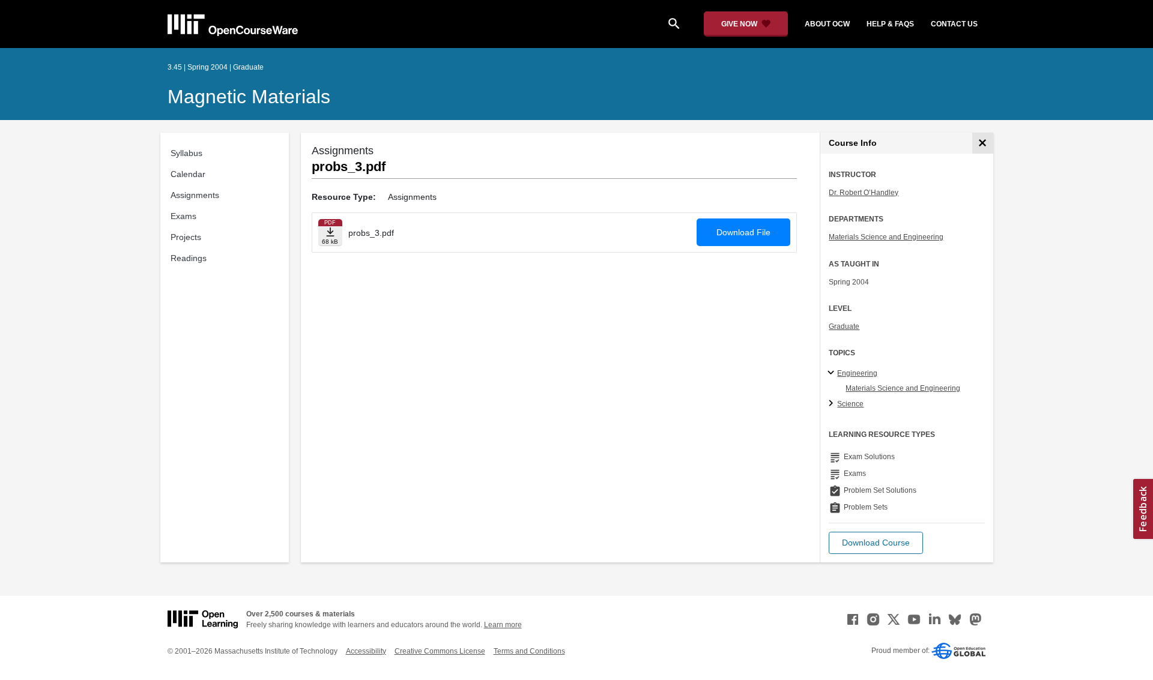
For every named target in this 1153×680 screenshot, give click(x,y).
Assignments (195, 195)
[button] (876, 543)
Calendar (188, 174)
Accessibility (366, 651)
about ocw (827, 24)
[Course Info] (982, 143)
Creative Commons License (440, 651)
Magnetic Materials (249, 96)
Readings (189, 258)
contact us (954, 24)
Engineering (857, 373)
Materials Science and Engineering (886, 237)
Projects (186, 237)
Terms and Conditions (529, 651)
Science (850, 404)
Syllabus (186, 153)
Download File (743, 232)
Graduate (844, 326)
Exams (183, 216)
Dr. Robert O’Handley (863, 192)
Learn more (503, 625)
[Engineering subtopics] (833, 373)
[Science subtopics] (833, 404)
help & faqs (890, 24)
